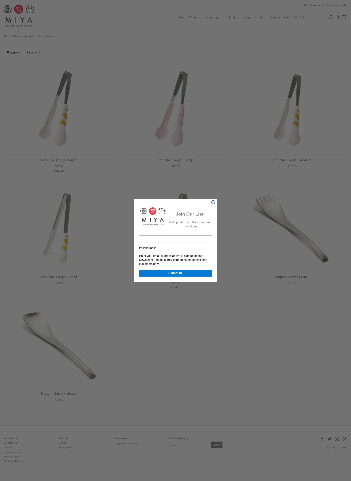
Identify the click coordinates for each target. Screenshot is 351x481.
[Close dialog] (213, 202)
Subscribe (175, 273)
